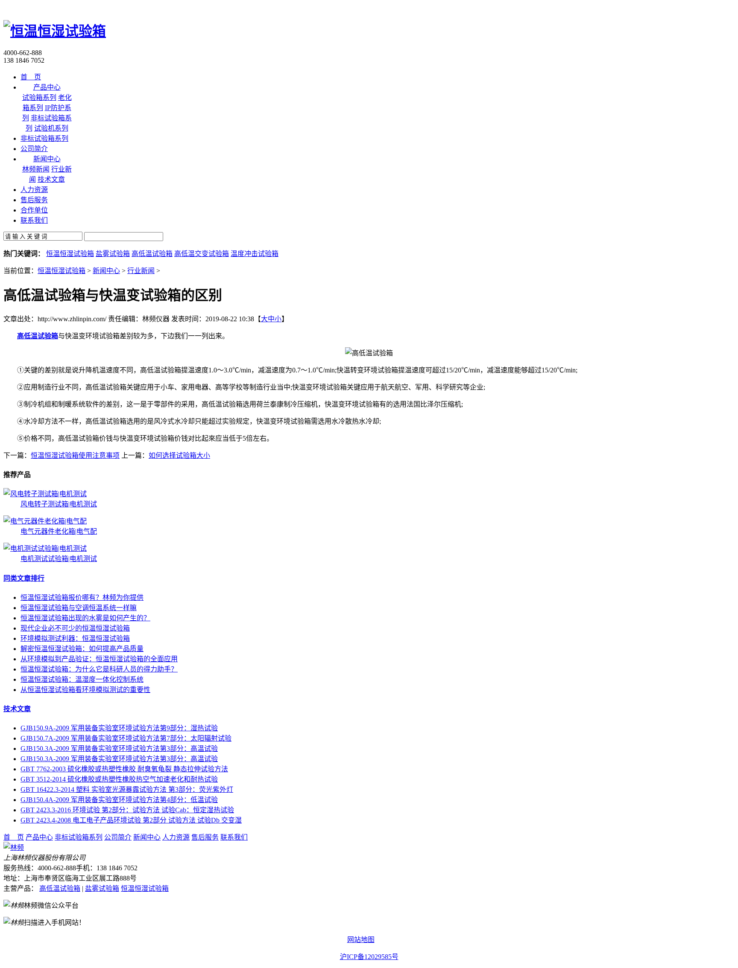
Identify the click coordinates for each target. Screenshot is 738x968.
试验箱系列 (39, 97)
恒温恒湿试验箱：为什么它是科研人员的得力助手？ (99, 669)
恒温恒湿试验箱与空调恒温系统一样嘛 (78, 607)
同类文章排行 (23, 578)
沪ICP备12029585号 (369, 956)
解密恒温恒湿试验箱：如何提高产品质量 (82, 648)
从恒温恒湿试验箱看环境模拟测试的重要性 (85, 689)
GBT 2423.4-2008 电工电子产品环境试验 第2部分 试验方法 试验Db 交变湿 (131, 820)
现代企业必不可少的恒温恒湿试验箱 (75, 628)
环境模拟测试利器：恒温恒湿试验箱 (75, 638)
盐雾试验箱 (113, 253)
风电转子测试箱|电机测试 (58, 504)
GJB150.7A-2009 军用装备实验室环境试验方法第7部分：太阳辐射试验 (125, 738)
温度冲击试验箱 (254, 253)
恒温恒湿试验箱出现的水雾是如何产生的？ (85, 618)
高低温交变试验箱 (201, 253)
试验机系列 (51, 128)
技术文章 (51, 179)
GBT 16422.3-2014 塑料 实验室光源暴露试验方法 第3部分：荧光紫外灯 (126, 789)
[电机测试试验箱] (45, 548)
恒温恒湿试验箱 (70, 253)
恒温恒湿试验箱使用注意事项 (75, 455)
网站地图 (361, 939)
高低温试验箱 (152, 253)
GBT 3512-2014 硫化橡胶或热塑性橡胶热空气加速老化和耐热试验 (119, 779)
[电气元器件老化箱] (45, 521)
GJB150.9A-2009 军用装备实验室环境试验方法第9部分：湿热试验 (119, 728)
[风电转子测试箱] (45, 493)
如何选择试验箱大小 (179, 455)
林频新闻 (36, 169)
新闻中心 (106, 270)
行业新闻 (141, 270)
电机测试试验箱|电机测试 (58, 558)
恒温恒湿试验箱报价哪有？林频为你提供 (82, 597)
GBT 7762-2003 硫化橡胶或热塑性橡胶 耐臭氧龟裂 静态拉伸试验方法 (124, 769)
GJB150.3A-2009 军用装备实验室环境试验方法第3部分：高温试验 (119, 748)
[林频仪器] (13, 847)
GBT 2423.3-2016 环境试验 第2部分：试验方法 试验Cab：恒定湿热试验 (127, 810)
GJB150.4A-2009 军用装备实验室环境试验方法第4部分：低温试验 (119, 799)
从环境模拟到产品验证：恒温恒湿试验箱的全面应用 (99, 659)
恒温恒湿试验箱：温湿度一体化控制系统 (82, 679)
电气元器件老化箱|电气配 (58, 531)
